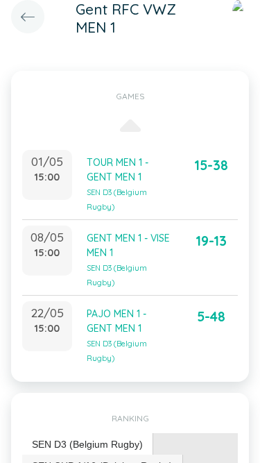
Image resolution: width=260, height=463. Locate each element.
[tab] (87, 444)
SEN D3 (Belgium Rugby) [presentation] (87, 444)
